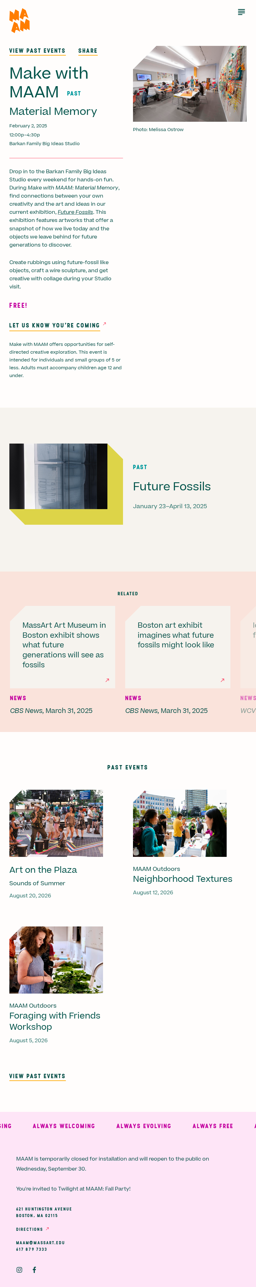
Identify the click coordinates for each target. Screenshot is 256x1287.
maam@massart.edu (41, 1242)
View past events (37, 50)
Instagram (19, 1270)
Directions (29, 1229)
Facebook (34, 1270)
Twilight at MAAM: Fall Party (93, 1189)
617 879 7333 (31, 1249)
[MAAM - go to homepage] (19, 20)
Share (88, 50)
